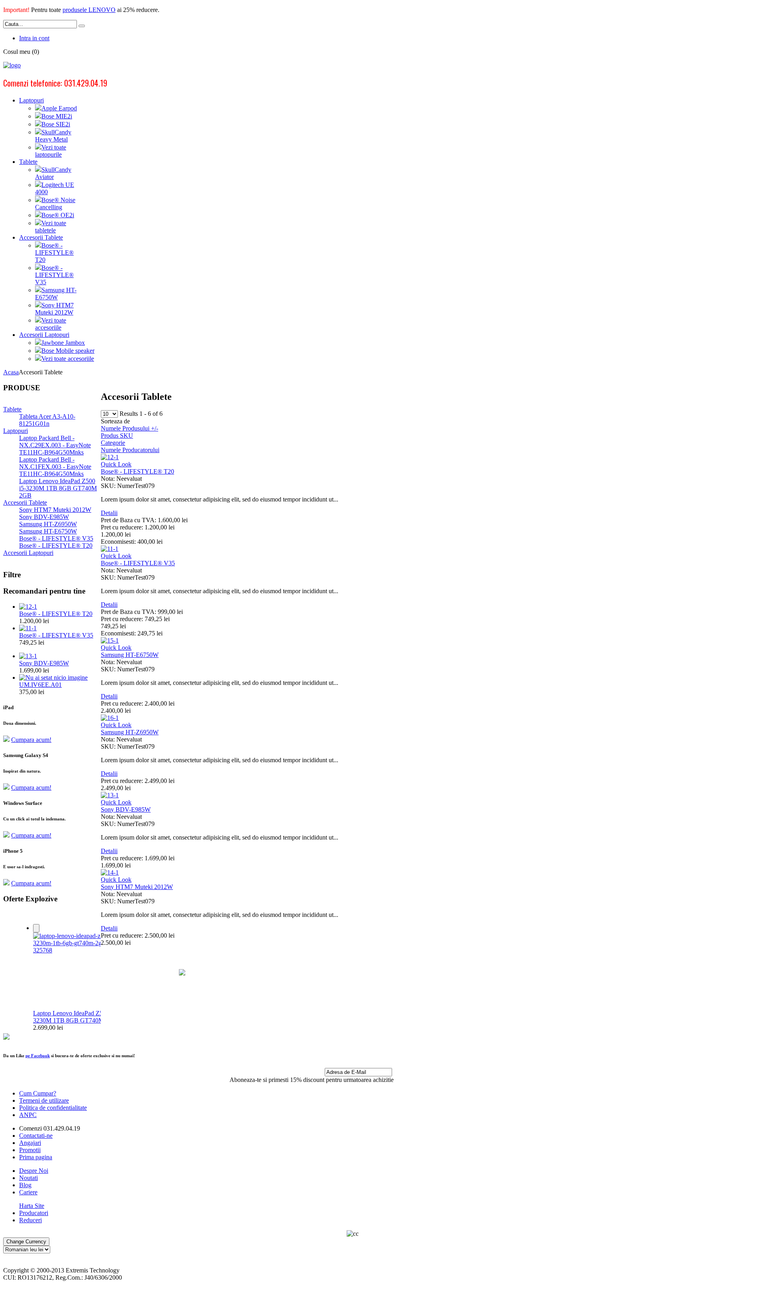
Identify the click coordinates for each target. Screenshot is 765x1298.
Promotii (30, 1150)
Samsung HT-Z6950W (130, 732)
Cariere (28, 1192)
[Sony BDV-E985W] (28, 656)
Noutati (28, 1177)
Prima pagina (35, 1157)
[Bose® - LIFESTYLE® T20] (28, 606)
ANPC (28, 1114)
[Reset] (81, 26)
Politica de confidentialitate (53, 1107)
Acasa (11, 372)
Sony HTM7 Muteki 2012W (137, 886)
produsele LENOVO (89, 9)
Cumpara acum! (31, 739)
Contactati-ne (36, 1135)
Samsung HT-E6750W (130, 654)
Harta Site (31, 1205)
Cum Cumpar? (37, 1093)
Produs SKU (117, 435)
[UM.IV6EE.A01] (53, 677)
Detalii (109, 512)
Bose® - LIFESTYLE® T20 (137, 471)
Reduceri (30, 1220)
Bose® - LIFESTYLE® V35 (138, 563)
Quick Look (116, 464)
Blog (25, 1185)
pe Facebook (38, 1055)
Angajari (30, 1142)
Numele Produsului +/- (129, 428)
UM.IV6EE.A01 (40, 684)
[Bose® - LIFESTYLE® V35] (28, 628)
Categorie (113, 442)
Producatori (33, 1213)
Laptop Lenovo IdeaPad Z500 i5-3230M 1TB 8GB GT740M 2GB (75, 1017)
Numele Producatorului (130, 449)
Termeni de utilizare (44, 1100)
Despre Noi (33, 1170)
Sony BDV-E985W (126, 809)
